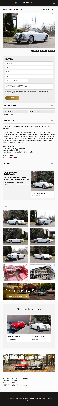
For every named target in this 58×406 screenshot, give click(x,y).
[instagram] (26, 386)
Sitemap (50, 398)
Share (34, 51)
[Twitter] (25, 386)
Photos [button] (6, 206)
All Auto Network (32, 400)
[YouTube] (23, 386)
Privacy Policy (38, 398)
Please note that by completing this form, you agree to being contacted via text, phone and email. (28, 91)
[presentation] (28, 343)
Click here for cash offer (17, 296)
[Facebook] (21, 386)
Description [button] (8, 121)
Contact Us (44, 398)
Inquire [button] (6, 163)
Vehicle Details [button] (10, 106)
